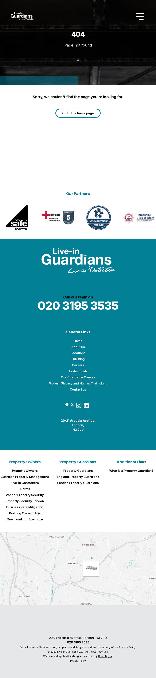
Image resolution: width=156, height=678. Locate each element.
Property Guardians (78, 462)
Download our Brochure (25, 519)
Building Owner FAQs (25, 513)
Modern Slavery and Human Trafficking (78, 383)
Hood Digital (105, 656)
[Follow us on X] (72, 404)
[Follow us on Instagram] (79, 407)
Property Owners (25, 462)
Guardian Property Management (25, 477)
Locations (78, 353)
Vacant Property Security (25, 495)
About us (78, 347)
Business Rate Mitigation (24, 507)
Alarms (24, 489)
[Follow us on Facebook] (67, 404)
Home (78, 341)
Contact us (78, 389)
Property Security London (25, 501)
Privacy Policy (78, 660)
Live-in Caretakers (25, 483)
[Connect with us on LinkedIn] (86, 407)
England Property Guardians (78, 477)
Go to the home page (78, 113)
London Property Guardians (78, 483)
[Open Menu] (139, 16)
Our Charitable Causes (78, 377)
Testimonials (78, 371)
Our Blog (78, 359)
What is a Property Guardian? (131, 471)
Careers (78, 365)
